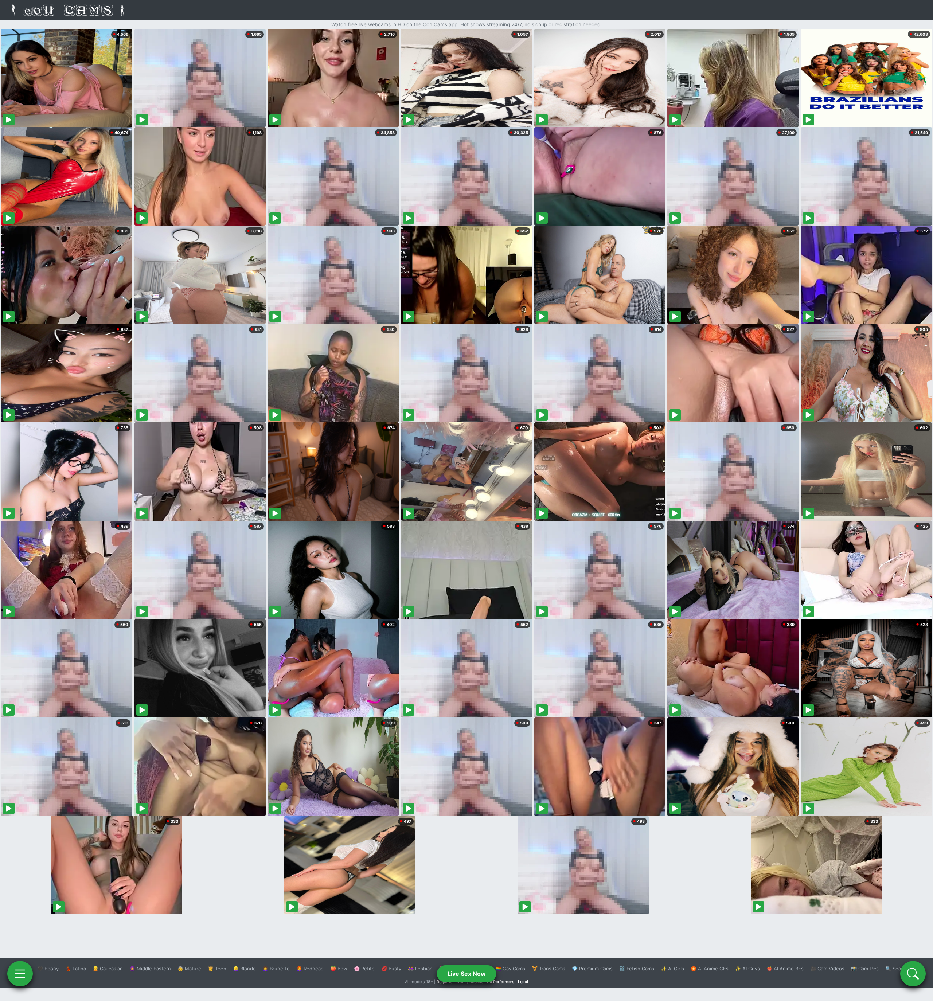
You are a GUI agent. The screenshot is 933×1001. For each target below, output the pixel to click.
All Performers (500, 981)
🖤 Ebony (48, 968)
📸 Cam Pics (865, 968)
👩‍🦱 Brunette (276, 968)
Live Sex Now (467, 973)
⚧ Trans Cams (548, 968)
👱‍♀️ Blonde (244, 968)
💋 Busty (391, 968)
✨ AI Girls (672, 968)
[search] (913, 973)
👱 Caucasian (108, 968)
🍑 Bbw (338, 968)
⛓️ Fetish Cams (636, 968)
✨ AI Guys (747, 968)
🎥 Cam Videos (827, 968)
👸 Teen (217, 968)
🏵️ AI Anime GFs (710, 968)
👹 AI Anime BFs (785, 968)
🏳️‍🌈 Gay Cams (510, 968)
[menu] (20, 973)
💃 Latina (75, 968)
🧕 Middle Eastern (150, 968)
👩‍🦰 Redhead (310, 968)
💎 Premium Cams (592, 968)
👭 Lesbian (420, 968)
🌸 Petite (364, 968)
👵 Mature (189, 968)
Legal (523, 981)
